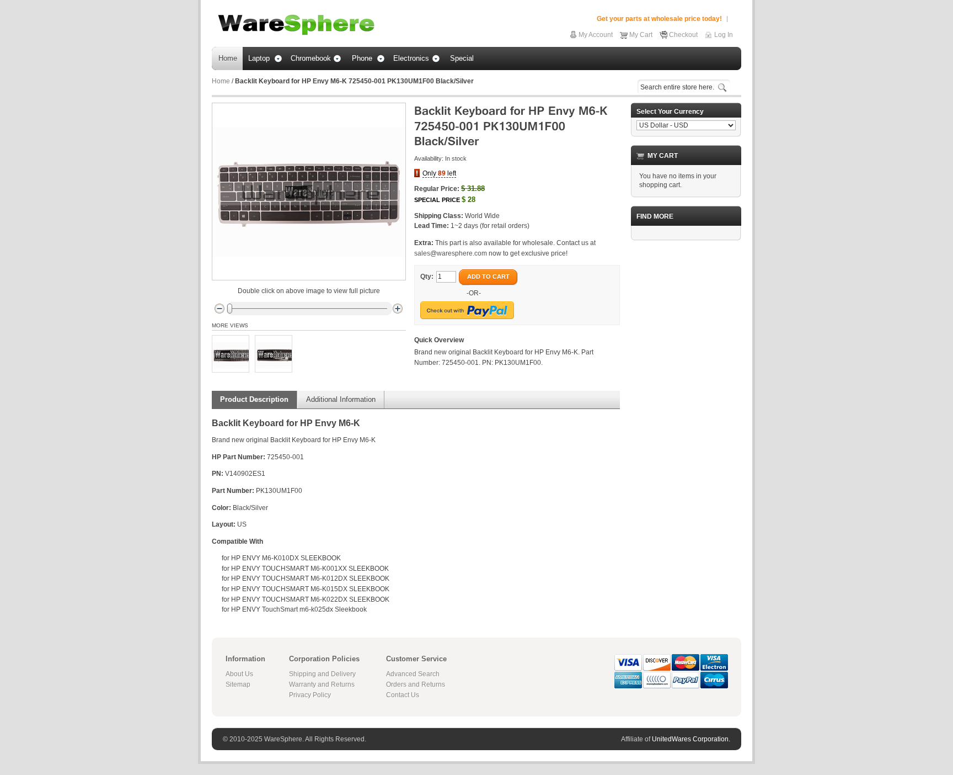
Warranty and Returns (322, 684)
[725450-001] (230, 354)
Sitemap (238, 684)
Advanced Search (413, 674)
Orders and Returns (415, 684)
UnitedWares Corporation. (691, 739)
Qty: (426, 276)
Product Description (254, 399)
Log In (723, 35)
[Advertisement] (686, 414)
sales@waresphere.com (450, 253)
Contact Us (402, 695)
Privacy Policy (310, 695)
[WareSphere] (296, 25)
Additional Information (341, 399)
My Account (596, 35)
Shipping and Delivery (322, 674)
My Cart (640, 35)
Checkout (683, 35)
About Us (239, 674)
